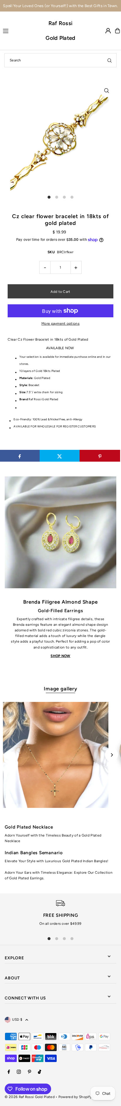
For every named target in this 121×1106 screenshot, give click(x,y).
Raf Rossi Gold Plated (60, 30)
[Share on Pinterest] (100, 456)
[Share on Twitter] (60, 456)
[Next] (111, 6)
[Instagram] (19, 1072)
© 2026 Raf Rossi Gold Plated (29, 1097)
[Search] (109, 60)
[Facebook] (9, 1072)
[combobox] (60, 60)
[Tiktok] (39, 1072)
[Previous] (10, 6)
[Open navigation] (21, 30)
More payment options (60, 323)
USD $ (17, 1019)
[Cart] (117, 30)
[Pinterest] (29, 1072)
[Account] (108, 30)
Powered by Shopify (75, 1097)
